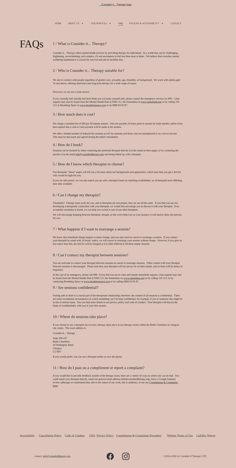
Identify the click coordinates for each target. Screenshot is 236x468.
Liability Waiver (205, 435)
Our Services (99, 23)
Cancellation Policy (50, 435)
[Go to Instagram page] (125, 456)
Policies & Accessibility (144, 23)
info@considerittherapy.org (89, 154)
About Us (73, 23)
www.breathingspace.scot (93, 105)
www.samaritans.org (151, 101)
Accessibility (27, 435)
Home (58, 23)
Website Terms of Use (180, 435)
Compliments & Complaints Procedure (138, 435)
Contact (176, 23)
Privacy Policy (105, 435)
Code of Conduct (75, 435)
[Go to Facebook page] (110, 456)
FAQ (120, 23)
